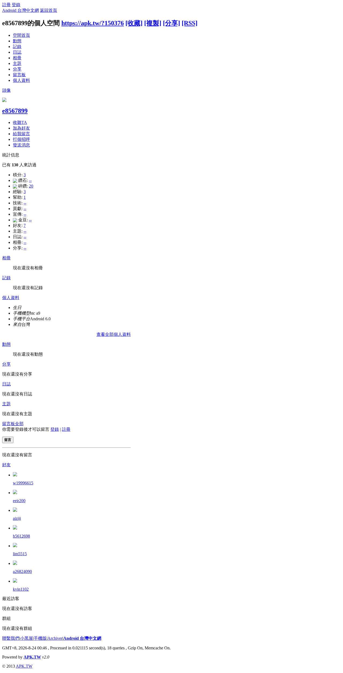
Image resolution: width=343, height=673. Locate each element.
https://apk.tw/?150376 (92, 23)
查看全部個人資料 (113, 334)
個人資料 (21, 80)
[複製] (152, 23)
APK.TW (32, 657)
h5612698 (21, 536)
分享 (17, 69)
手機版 (40, 638)
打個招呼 (21, 139)
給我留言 (21, 133)
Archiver (54, 638)
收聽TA (20, 122)
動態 (17, 41)
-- (30, 180)
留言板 (19, 74)
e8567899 (15, 110)
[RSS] (189, 23)
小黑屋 (26, 638)
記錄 (17, 46)
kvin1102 (21, 589)
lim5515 (20, 553)
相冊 (17, 58)
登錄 (16, 4)
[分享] (171, 23)
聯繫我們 (10, 638)
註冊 (6, 4)
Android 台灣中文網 (20, 10)
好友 (6, 464)
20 (31, 186)
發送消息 (21, 145)
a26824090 (22, 571)
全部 (19, 423)
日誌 (17, 52)
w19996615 (23, 483)
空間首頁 (21, 35)
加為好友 (21, 128)
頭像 (6, 90)
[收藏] (134, 23)
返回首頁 (48, 10)
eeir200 (19, 500)
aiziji (17, 518)
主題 (17, 63)
